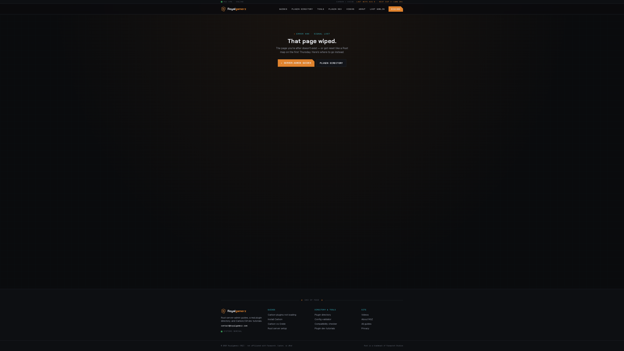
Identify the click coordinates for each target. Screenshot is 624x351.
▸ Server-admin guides (296, 62)
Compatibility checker (326, 323)
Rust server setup (277, 328)
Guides (283, 9)
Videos (350, 9)
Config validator (323, 319)
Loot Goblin (377, 9)
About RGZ (367, 319)
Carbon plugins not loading (282, 314)
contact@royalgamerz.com (234, 326)
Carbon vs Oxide (277, 323)
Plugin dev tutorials (325, 328)
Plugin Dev (335, 9)
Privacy (365, 328)
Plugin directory (331, 63)
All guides (366, 323)
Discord (395, 9)
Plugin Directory (302, 9)
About (362, 9)
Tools (320, 9)
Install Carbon (275, 319)
